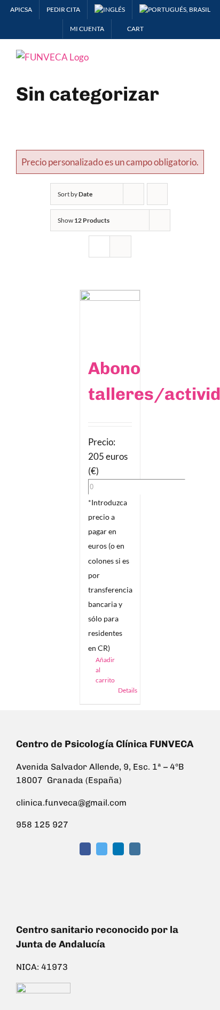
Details (125, 690)
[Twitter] (101, 848)
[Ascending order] (157, 194)
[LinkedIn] (118, 848)
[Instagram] (134, 848)
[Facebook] (85, 848)
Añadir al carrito (102, 670)
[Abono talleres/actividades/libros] (110, 317)
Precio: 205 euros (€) (108, 456)
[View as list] (120, 246)
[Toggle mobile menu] (199, 55)
